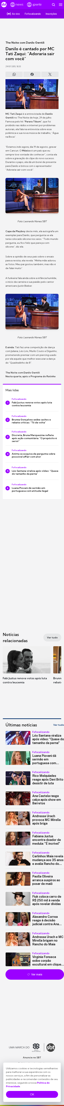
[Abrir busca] (53, 4)
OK (32, 1094)
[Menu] (60, 4)
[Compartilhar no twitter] (50, 74)
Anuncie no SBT (32, 1057)
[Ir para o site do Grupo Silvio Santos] (26, 1047)
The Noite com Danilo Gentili (24, 42)
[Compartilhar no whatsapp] (14, 74)
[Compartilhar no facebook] (32, 74)
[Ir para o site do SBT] (50, 1047)
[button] (27, 668)
